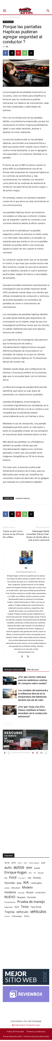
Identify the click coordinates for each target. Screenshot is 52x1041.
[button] (4, 11)
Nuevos (21, 897)
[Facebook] (5, 53)
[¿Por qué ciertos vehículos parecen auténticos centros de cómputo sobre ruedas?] (10, 680)
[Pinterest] (18, 53)
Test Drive (36, 907)
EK (7, 47)
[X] (12, 53)
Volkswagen (17, 916)
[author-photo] (26, 564)
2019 (13, 862)
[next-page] (9, 723)
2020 (20, 863)
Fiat (5, 878)
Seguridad (8, 907)
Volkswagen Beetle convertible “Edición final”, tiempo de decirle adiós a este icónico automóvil (37, 535)
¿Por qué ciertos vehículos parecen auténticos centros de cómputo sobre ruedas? (32, 680)
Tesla (25, 906)
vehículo (22, 911)
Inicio (5, 17)
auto (8, 867)
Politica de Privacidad (15, 1031)
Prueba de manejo (31, 901)
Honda (37, 877)
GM (29, 877)
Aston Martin (34, 863)
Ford (12, 877)
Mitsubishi (16, 888)
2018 (6, 862)
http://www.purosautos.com (26, 572)
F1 (35, 872)
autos (19, 867)
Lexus (7, 888)
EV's (30, 873)
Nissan (30, 892)
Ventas (7, 916)
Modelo (27, 887)
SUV (16, 906)
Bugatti (37, 868)
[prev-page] (4, 723)
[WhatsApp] (24, 53)
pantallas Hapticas (23, 498)
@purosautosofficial (26, 1025)
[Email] (31, 53)
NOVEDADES (40, 892)
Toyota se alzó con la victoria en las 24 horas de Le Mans (13, 534)
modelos (10, 892)
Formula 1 (22, 878)
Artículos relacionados (14, 670)
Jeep (19, 882)
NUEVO (9, 896)
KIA (26, 882)
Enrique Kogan (15, 872)
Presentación (9, 902)
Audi (43, 862)
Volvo (26, 916)
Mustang (21, 893)
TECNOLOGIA (15, 17)
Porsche (31, 897)
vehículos (38, 911)
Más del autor (33, 670)
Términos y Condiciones (35, 1031)
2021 (25, 863)
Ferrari (41, 873)
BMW (29, 867)
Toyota (9, 911)
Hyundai (9, 882)
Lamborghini (36, 883)
